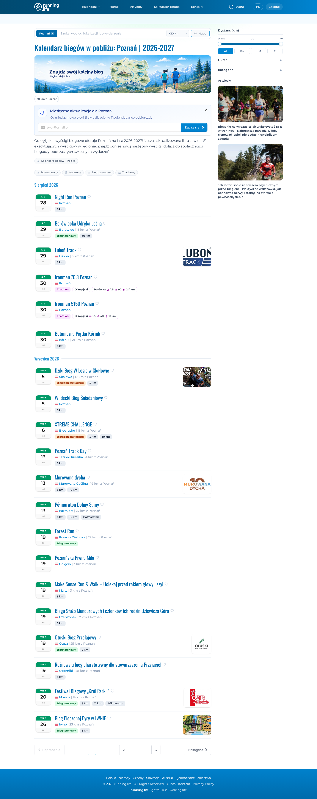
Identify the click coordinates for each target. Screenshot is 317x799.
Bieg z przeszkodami (70, 382)
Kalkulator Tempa (167, 6)
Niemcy (124, 778)
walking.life (178, 790)
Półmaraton (91, 517)
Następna (195, 750)
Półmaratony (49, 172)
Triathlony (128, 172)
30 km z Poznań (47, 98)
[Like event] (89, 197)
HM (258, 51)
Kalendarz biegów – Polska (58, 160)
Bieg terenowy (66, 235)
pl (258, 6)
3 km (60, 262)
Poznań (65, 203)
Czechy (138, 778)
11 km (98, 703)
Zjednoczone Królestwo (193, 778)
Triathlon (63, 289)
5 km (60, 209)
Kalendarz (89, 6)
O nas (171, 784)
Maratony (75, 172)
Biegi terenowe (101, 172)
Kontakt (197, 6)
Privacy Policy (203, 784)
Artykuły (136, 6)
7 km (85, 649)
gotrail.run (159, 790)
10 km (106, 436)
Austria (167, 778)
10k (242, 51)
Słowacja (153, 778)
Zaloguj (274, 6)
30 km (86, 235)
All (225, 51)
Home (114, 6)
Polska (111, 778)
